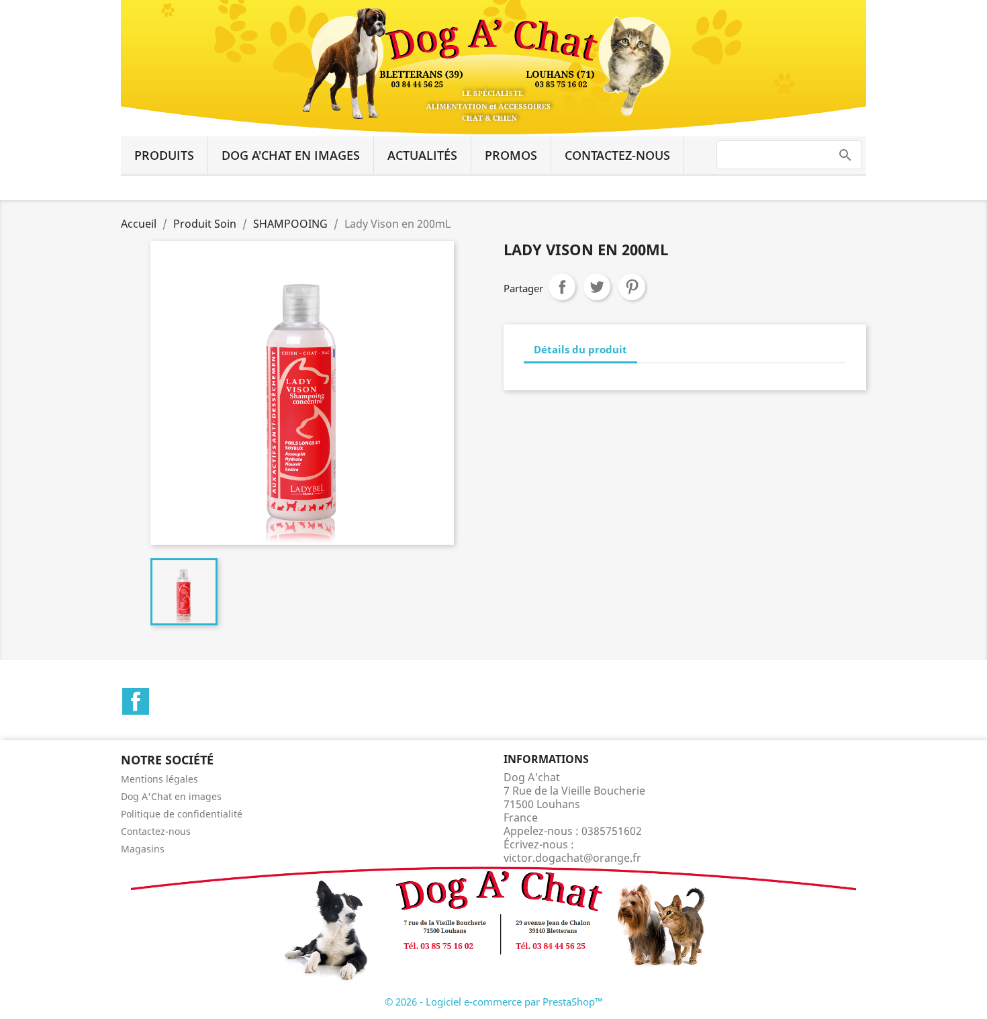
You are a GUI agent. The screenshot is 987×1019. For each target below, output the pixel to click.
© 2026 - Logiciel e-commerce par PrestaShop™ (494, 1001)
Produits (164, 155)
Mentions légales (159, 778)
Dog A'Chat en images (291, 155)
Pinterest (631, 286)
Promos (511, 155)
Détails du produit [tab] (580, 349)
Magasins (142, 848)
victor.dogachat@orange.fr (572, 857)
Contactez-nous (617, 155)
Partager (562, 286)
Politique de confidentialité (181, 813)
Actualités (422, 155)
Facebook (135, 701)
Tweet (596, 286)
